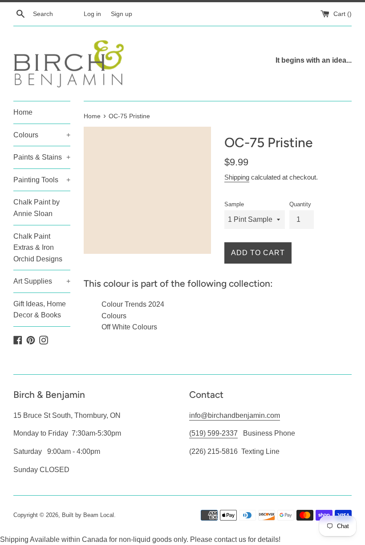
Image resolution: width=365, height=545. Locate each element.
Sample (234, 204)
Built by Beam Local (88, 515)
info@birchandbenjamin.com (234, 415)
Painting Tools (41, 180)
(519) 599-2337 (213, 433)
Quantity (300, 204)
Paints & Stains (41, 157)
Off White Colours (129, 327)
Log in (92, 13)
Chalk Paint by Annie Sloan (36, 207)
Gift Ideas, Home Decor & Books (39, 309)
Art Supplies (41, 281)
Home (22, 112)
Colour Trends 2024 (132, 304)
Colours (41, 135)
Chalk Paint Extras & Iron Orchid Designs (37, 247)
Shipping (236, 177)
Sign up (121, 13)
